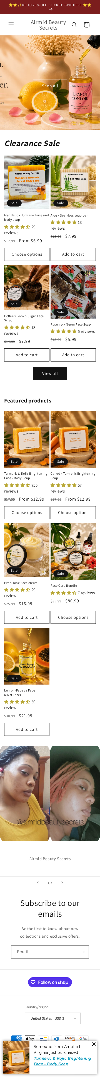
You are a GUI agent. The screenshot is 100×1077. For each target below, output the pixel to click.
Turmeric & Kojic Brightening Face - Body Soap (26, 475)
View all (50, 373)
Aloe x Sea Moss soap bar (69, 215)
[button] (11, 25)
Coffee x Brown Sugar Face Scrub (24, 318)
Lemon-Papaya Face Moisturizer (19, 692)
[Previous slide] (38, 883)
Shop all (50, 85)
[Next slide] (62, 883)
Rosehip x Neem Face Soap (71, 324)
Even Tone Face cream (21, 583)
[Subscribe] (82, 952)
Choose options (27, 254)
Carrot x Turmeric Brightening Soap (73, 475)
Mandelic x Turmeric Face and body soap (26, 217)
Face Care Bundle (64, 585)
